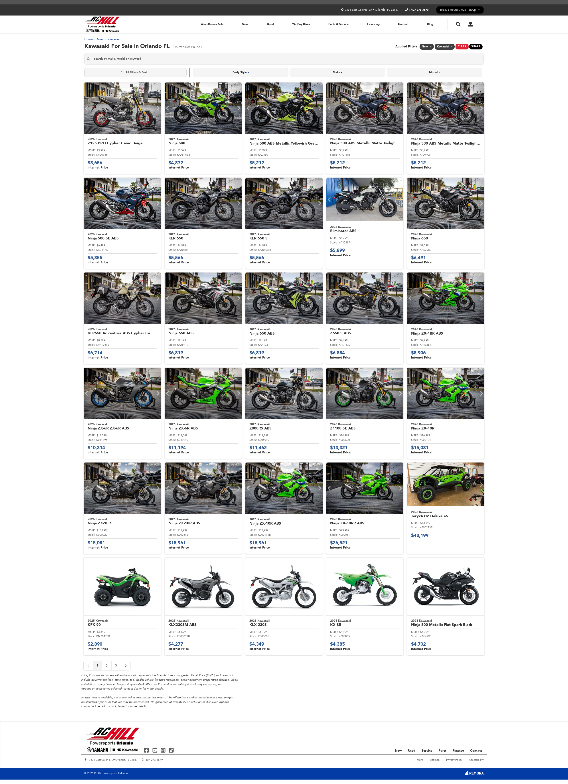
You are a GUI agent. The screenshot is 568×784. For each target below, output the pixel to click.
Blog (430, 24)
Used (270, 24)
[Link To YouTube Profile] (155, 750)
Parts (442, 750)
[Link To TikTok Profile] (171, 750)
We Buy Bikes (301, 24)
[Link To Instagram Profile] (164, 750)
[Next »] (125, 665)
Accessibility (476, 760)
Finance (458, 750)
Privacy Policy (454, 760)
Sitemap (435, 760)
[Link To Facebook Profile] (147, 750)
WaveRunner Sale (212, 24)
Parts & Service (338, 24)
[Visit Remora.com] (474, 774)
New (245, 24)
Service (427, 750)
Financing (373, 24)
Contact (403, 24)
